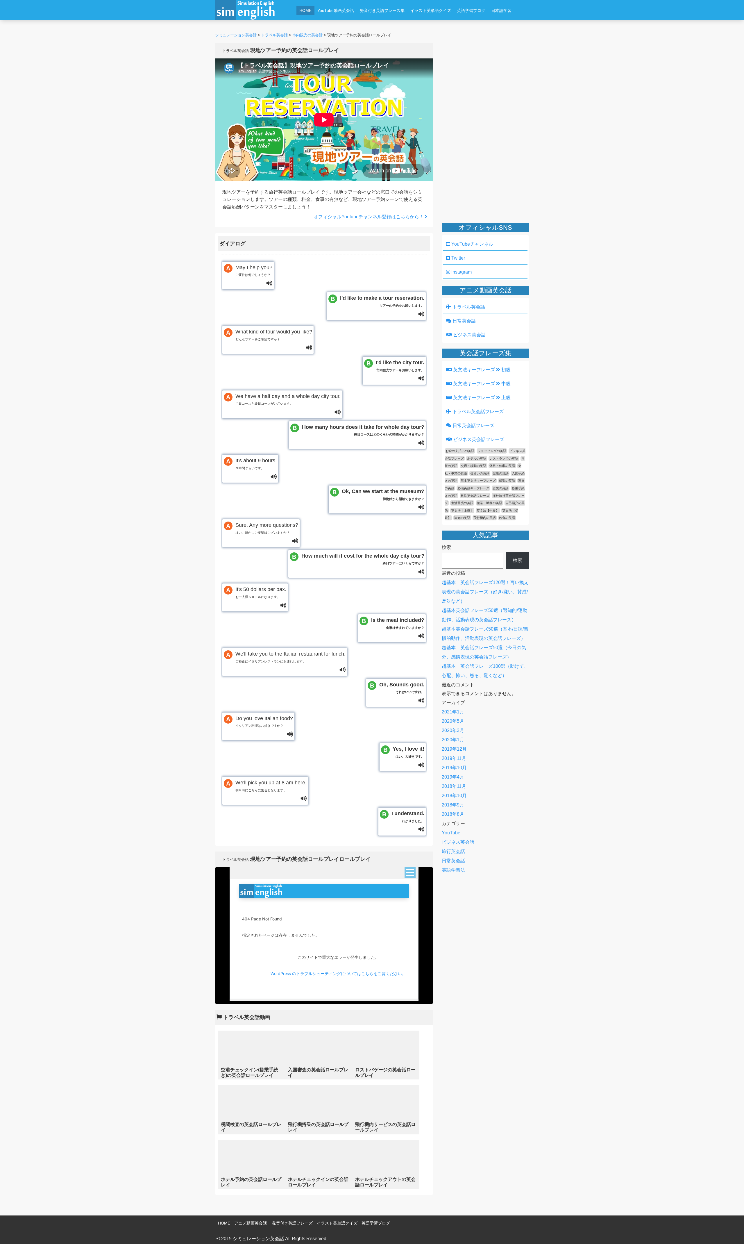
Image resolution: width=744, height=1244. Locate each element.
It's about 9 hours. (256, 464)
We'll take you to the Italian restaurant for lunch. (290, 657)
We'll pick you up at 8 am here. (271, 786)
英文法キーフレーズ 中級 (481, 383)
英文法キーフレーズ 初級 (481, 369)
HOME (305, 10)
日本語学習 (501, 10)
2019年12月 (454, 749)
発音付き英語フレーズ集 (382, 10)
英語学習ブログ (471, 10)
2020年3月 (453, 730)
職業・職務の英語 (489, 503)
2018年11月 (454, 786)
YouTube (451, 832)
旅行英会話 (453, 851)
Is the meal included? (397, 623)
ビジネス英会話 (469, 334)
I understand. (407, 817)
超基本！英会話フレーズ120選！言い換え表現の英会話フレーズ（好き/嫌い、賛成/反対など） (485, 592)
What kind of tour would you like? (273, 335)
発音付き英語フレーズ (292, 1223)
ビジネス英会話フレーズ (478, 439)
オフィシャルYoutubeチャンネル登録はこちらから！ (369, 216)
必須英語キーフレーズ (473, 488)
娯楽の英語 (507, 480)
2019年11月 (454, 758)
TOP (731, 1231)
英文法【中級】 (488, 510)
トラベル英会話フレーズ (477, 411)
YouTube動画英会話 (335, 10)
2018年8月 (453, 814)
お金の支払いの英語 (460, 451)
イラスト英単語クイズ (430, 10)
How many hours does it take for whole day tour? (363, 430)
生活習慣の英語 (462, 503)
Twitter (457, 258)
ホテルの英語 (476, 458)
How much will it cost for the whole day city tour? (362, 559)
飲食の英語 (507, 518)
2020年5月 (453, 721)
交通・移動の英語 (473, 465)
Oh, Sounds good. (401, 688)
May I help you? (253, 271)
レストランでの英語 (503, 458)
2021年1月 (453, 711)
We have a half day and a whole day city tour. (288, 399)
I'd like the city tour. (400, 366)
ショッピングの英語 (491, 451)
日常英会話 (463, 320)
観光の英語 (462, 518)
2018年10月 (454, 795)
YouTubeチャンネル (471, 244)
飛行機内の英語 (484, 518)
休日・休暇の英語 (502, 465)
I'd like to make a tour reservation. (382, 301)
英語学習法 (453, 870)
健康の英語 (501, 473)
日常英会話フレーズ (472, 425)
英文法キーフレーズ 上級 (481, 397)
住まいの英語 (479, 473)
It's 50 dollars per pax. (260, 592)
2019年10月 (454, 767)
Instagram (461, 271)
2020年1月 (453, 739)
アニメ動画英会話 (250, 1223)
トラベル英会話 (468, 306)
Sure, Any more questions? (266, 528)
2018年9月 (453, 804)
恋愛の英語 (501, 488)
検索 (446, 547)
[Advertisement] (408, 25)
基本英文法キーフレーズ (478, 480)
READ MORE (251, 1055)
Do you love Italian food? (264, 721)
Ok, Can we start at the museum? (383, 494)
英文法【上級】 (462, 510)
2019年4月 (453, 776)
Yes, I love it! (408, 752)
